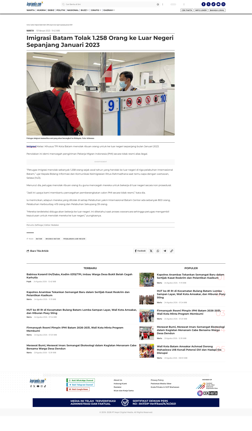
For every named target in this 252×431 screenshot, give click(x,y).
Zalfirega (39, 225)
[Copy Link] (172, 251)
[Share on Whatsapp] (158, 251)
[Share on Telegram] (165, 251)
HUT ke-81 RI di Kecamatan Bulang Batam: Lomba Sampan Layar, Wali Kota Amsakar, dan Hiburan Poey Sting (191, 294)
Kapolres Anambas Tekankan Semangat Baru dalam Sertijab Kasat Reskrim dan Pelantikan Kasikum (190, 276)
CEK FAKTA (187, 10)
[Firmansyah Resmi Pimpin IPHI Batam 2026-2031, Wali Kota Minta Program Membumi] (146, 333)
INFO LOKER (201, 10)
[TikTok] (45, 386)
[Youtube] (218, 4)
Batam (39, 239)
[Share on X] (151, 251)
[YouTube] (38, 386)
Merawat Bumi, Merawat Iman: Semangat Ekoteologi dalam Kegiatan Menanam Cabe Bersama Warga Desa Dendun (191, 330)
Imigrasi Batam (53, 239)
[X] (34, 386)
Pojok (29, 281)
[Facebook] (31, 386)
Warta (32, 25)
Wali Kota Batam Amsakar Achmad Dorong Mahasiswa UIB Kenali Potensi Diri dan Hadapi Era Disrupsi (189, 349)
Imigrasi (31, 146)
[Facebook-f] (204, 4)
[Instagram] (223, 4)
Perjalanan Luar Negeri (74, 239)
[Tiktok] (213, 4)
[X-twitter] (208, 4)
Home (28, 25)
